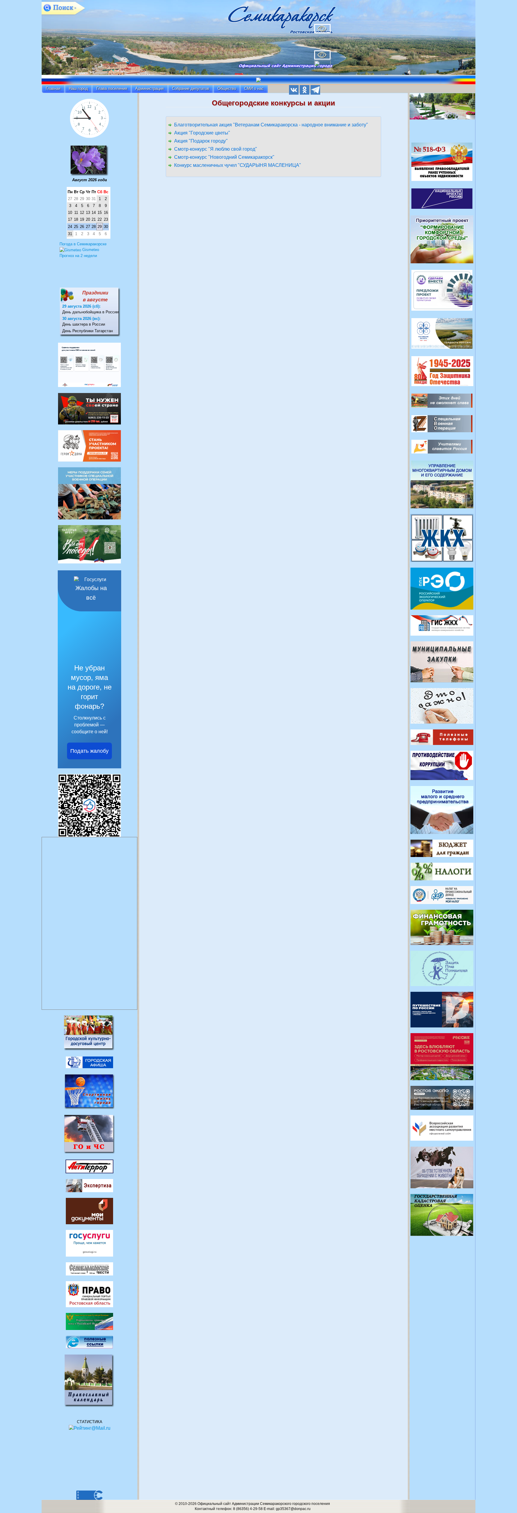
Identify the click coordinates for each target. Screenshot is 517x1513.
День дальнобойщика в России (90, 312)
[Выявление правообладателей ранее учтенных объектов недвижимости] (441, 161)
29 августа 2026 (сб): (81, 306)
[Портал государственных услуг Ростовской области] (89, 1243)
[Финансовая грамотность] (441, 926)
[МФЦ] (89, 1210)
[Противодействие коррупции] (441, 765)
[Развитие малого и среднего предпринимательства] (441, 809)
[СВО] (441, 423)
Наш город (78, 88)
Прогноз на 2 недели (78, 255)
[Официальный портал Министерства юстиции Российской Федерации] (89, 1321)
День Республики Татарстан (87, 331)
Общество (227, 88)
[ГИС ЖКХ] (441, 625)
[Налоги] (441, 871)
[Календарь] (89, 160)
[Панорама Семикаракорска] (442, 108)
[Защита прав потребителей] (441, 968)
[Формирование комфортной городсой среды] (441, 239)
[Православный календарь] (90, 1380)
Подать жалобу (89, 751)
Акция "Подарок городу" (201, 140)
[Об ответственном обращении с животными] (441, 1167)
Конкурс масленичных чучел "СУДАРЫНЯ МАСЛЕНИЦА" (237, 165)
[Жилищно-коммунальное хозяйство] (441, 537)
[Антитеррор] (89, 1166)
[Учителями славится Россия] (441, 446)
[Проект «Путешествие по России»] (441, 1009)
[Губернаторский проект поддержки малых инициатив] (441, 289)
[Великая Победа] (441, 400)
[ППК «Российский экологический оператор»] (441, 588)
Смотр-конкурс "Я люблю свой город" (215, 149)
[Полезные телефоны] (441, 736)
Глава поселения (111, 88)
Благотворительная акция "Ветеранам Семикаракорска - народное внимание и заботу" (271, 124)
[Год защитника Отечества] (442, 370)
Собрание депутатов (190, 88)
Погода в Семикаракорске (83, 244)
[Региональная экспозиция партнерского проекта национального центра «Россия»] (441, 1056)
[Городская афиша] (89, 1062)
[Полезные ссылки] (89, 1341)
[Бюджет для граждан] (441, 847)
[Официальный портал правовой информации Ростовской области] (89, 1293)
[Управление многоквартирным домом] (441, 483)
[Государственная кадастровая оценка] (441, 1214)
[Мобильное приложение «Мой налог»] (441, 894)
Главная (53, 88)
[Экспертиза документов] (89, 1185)
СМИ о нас (254, 88)
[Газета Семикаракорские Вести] (89, 1268)
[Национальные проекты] (441, 198)
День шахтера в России (83, 324)
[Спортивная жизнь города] (89, 1091)
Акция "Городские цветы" (202, 132)
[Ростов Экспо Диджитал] (441, 1097)
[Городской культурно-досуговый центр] (89, 1032)
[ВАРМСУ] (441, 1127)
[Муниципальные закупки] (441, 661)
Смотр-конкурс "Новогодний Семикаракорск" (224, 157)
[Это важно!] (441, 705)
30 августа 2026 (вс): (81, 318)
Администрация (149, 88)
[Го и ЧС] (89, 1134)
